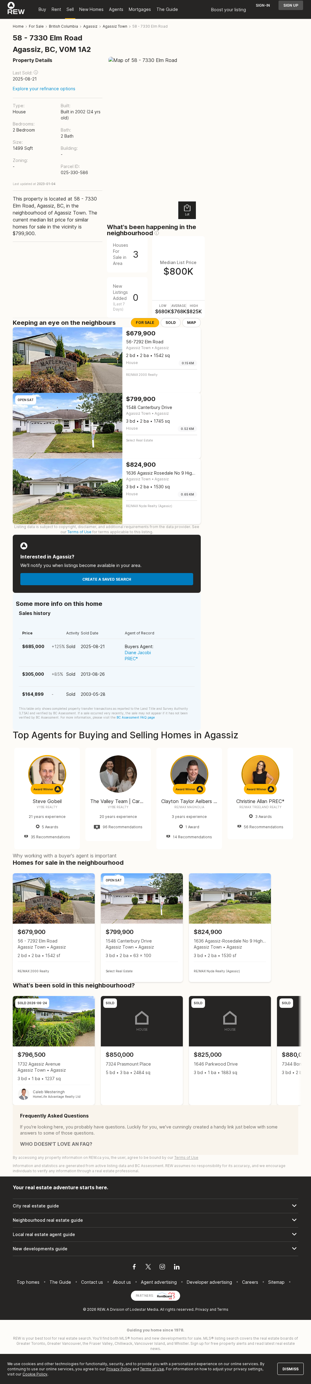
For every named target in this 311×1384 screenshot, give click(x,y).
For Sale (145, 322)
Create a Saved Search (106, 579)
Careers (250, 1282)
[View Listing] (54, 927)
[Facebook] (134, 1268)
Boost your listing (228, 9)
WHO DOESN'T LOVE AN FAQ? (56, 1144)
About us (122, 1282)
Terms (222, 1309)
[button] (36, 72)
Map (191, 322)
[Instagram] (162, 1268)
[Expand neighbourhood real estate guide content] (155, 1220)
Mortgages (140, 9)
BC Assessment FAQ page (136, 717)
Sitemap (276, 1282)
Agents (116, 9)
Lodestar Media (144, 1309)
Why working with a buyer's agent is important (65, 856)
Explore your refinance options (44, 88)
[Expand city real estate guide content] (155, 1206)
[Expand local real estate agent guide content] (155, 1234)
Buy (42, 9)
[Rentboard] (166, 1295)
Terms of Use (79, 532)
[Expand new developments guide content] (155, 1249)
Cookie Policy (34, 1374)
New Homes (91, 9)
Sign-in (263, 5)
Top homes (28, 1282)
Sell (70, 9)
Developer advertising (209, 1282)
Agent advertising (159, 1282)
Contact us (92, 1282)
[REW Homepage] (16, 9)
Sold (171, 322)
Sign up (290, 5)
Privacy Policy (119, 1369)
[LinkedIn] (177, 1268)
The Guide (167, 9)
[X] (148, 1268)
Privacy (202, 1309)
